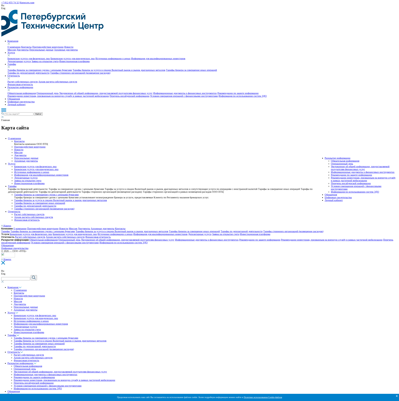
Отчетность (13, 75)
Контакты (26, 47)
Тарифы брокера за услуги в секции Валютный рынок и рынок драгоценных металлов (119, 70)
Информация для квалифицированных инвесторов (158, 58)
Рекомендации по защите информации (238, 93)
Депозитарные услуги (19, 61)
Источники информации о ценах (112, 58)
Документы (22, 49)
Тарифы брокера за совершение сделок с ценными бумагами (39, 70)
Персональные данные (41, 49)
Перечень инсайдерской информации (129, 96)
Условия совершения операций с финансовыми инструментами (184, 96)
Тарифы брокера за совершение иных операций (191, 70)
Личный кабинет (16, 104)
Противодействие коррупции (48, 47)
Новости (68, 47)
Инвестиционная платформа (74, 61)
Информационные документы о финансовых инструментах (185, 93)
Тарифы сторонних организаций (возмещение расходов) (80, 73)
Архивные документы (66, 49)
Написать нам (26, 2)
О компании (14, 47)
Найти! (38, 114)
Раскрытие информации (20, 87)
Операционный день (47, 93)
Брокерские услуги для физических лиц (28, 58)
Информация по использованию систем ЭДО (243, 96)
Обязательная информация (21, 93)
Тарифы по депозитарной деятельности (28, 73)
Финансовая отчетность (20, 84)
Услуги (11, 52)
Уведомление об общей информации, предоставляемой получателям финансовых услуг (106, 93)
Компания (12, 41)
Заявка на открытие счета (45, 61)
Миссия (11, 49)
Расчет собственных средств (22, 81)
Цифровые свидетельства (21, 101)
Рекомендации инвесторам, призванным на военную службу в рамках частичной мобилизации (58, 96)
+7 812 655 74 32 (10, 2)
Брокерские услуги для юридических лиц (72, 58)
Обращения (13, 99)
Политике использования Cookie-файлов (263, 397)
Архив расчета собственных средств (57, 81)
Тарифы (11, 64)
